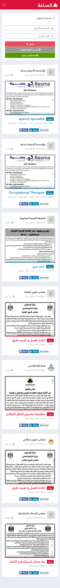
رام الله (8, 223)
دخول (31, 44)
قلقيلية (7, 518)
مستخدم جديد (29, 55)
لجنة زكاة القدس (36, 365)
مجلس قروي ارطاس (34, 439)
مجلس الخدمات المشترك (31, 513)
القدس (7, 75)
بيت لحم (8, 296)
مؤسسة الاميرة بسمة (32, 70)
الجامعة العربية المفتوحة (32, 218)
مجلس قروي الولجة (34, 291)
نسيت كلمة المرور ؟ (29, 50)
